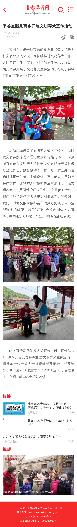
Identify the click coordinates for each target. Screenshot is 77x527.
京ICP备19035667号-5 (38, 516)
